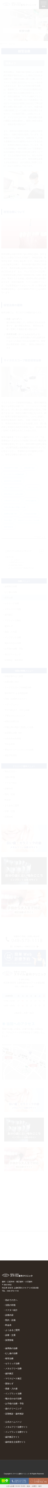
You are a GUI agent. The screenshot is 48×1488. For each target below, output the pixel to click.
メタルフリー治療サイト (16, 1426)
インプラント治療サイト (16, 1431)
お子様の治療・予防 (14, 1403)
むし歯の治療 (11, 1353)
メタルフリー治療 (13, 1368)
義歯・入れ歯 (11, 1388)
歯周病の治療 (11, 1348)
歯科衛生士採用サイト (15, 1441)
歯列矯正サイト (12, 1436)
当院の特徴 (10, 1304)
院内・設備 (10, 1319)
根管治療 (9, 1358)
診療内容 (9, 1314)
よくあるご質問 (12, 1330)
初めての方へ (11, 1299)
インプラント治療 (13, 1393)
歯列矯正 (9, 1373)
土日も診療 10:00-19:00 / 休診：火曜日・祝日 (24, 1486)
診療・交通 (10, 1335)
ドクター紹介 (11, 1309)
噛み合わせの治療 (13, 1398)
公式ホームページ (13, 1421)
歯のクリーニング (13, 1408)
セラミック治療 (12, 1363)
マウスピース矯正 (13, 1378)
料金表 (8, 1324)
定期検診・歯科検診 (14, 1413)
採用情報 (9, 1340)
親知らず (9, 1383)
